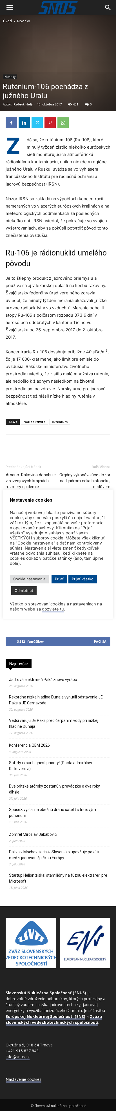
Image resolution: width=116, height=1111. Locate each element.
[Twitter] (37, 122)
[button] (10, 7)
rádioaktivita (34, 422)
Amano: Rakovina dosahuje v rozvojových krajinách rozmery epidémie (31, 480)
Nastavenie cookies (23, 1079)
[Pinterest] (50, 122)
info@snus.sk (18, 1056)
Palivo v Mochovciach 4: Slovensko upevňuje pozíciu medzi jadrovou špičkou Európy (55, 855)
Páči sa (100, 641)
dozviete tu (53, 609)
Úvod (7, 21)
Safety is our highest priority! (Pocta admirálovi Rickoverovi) (50, 765)
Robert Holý (23, 104)
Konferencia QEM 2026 (29, 745)
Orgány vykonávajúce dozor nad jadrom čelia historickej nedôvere (84, 480)
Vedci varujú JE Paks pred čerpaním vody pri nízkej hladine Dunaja (53, 723)
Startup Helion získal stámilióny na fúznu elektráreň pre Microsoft (58, 878)
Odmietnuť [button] (24, 590)
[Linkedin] (24, 122)
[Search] (108, 7)
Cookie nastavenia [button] (29, 579)
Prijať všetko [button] (82, 579)
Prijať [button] (59, 579)
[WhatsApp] (63, 122)
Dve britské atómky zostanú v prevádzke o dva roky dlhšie (54, 789)
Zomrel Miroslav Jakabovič (33, 834)
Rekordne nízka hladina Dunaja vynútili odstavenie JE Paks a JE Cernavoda (56, 700)
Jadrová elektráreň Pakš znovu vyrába (43, 679)
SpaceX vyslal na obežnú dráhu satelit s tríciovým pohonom (52, 812)
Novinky (23, 21)
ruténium (60, 422)
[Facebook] (11, 122)
